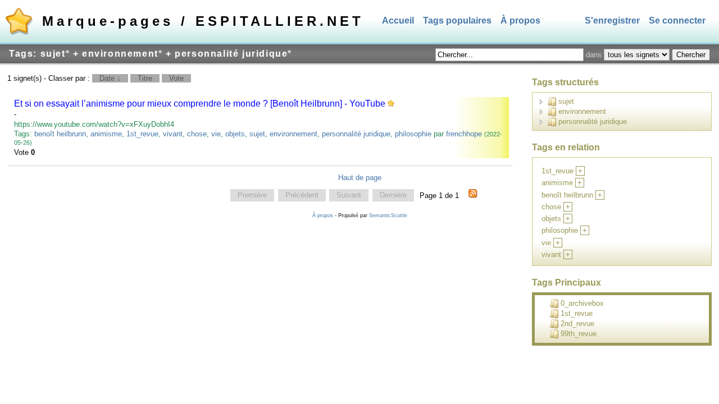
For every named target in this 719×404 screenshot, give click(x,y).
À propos (520, 20)
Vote (176, 78)
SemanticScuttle (388, 215)
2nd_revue (577, 323)
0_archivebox (582, 303)
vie (216, 134)
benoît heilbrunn (60, 134)
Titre (145, 78)
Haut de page (359, 177)
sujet (257, 134)
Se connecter (677, 20)
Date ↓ (110, 78)
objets (235, 134)
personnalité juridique (356, 134)
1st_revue (142, 134)
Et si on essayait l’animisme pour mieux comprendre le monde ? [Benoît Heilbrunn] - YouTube (199, 103)
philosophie (413, 134)
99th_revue (579, 333)
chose (197, 134)
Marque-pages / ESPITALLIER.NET (203, 21)
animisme (106, 134)
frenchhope (464, 134)
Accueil (398, 20)
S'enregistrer (612, 20)
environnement (293, 134)
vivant (173, 134)
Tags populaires (457, 20)
